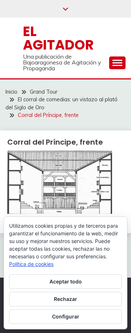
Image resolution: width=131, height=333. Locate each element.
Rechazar (65, 299)
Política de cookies (31, 264)
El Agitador (58, 38)
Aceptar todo (65, 281)
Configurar (65, 316)
